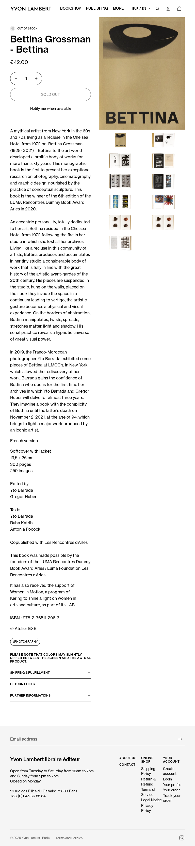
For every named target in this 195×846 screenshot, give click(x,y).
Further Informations (30, 695)
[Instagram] (182, 838)
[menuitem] (118, 8)
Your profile (172, 784)
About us (127, 758)
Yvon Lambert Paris (36, 838)
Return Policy (23, 684)
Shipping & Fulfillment (30, 672)
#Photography (25, 641)
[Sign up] (180, 739)
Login (167, 779)
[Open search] (157, 8)
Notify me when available (50, 108)
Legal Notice (151, 800)
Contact (127, 764)
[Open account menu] (168, 8)
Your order (171, 790)
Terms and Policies (69, 838)
